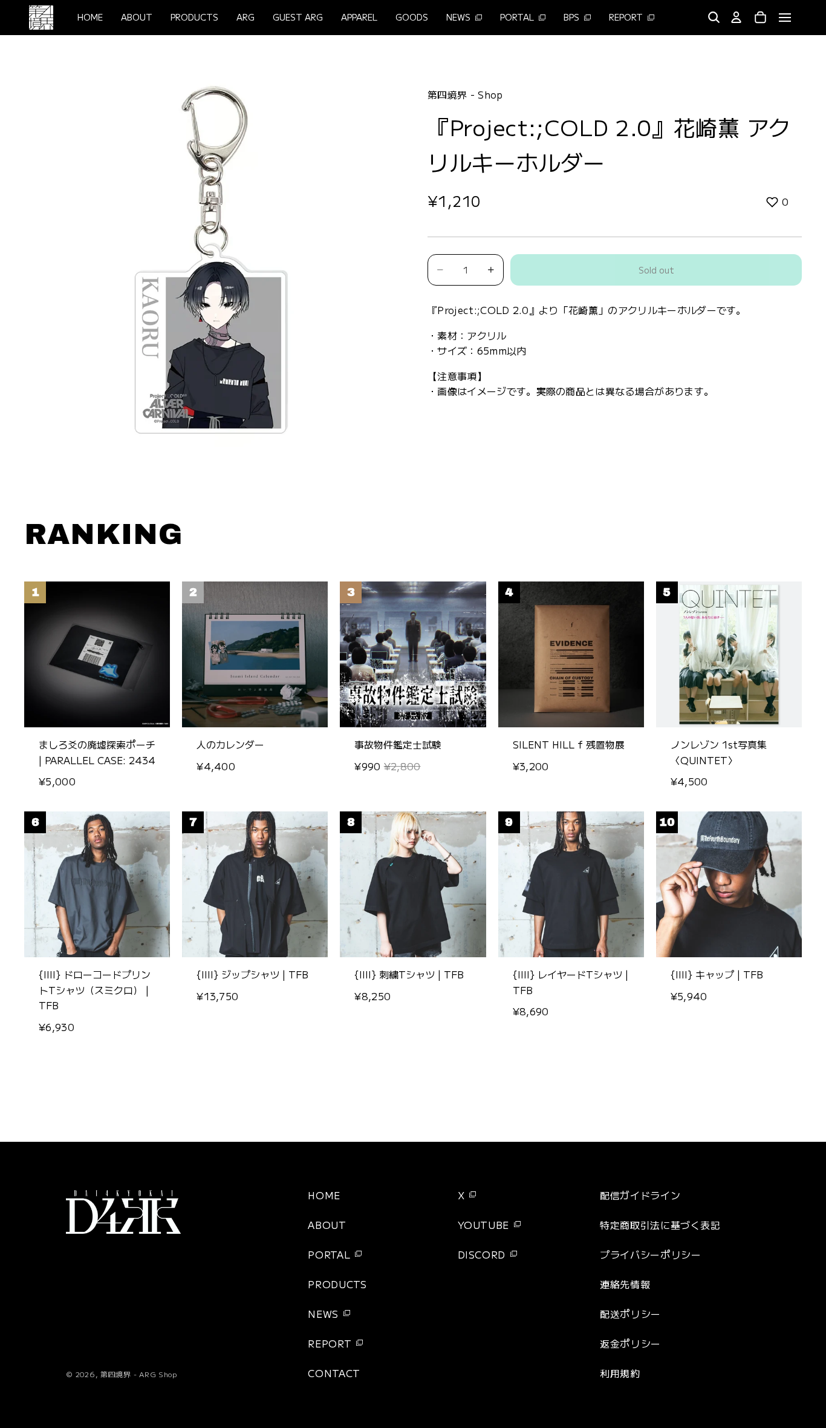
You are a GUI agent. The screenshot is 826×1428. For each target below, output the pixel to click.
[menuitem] (683, 17)
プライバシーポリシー (650, 1254)
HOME (324, 1195)
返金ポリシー (630, 1343)
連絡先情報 (625, 1284)
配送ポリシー (630, 1313)
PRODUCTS (337, 1284)
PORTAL (329, 1254)
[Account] (736, 17)
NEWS (323, 1313)
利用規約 (620, 1373)
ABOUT (327, 1224)
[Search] (713, 17)
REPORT (329, 1343)
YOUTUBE (483, 1224)
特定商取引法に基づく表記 (660, 1224)
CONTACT (334, 1373)
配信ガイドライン (640, 1195)
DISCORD (482, 1254)
